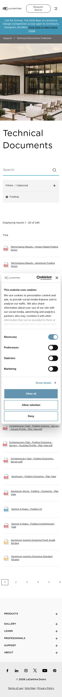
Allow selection (31, 404)
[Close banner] (57, 278)
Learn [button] (8, 631)
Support (7, 38)
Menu (56, 8)
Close (32, 31)
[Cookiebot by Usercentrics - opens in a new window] (38, 278)
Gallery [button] (10, 624)
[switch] (53, 347)
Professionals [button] (14, 638)
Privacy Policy (45, 688)
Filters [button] (23, 185)
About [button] (8, 652)
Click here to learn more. (43, 27)
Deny (31, 416)
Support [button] (10, 645)
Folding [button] (12, 197)
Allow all (31, 393)
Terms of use (15, 688)
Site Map (30, 688)
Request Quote (38, 8)
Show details (43, 382)
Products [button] (11, 614)
